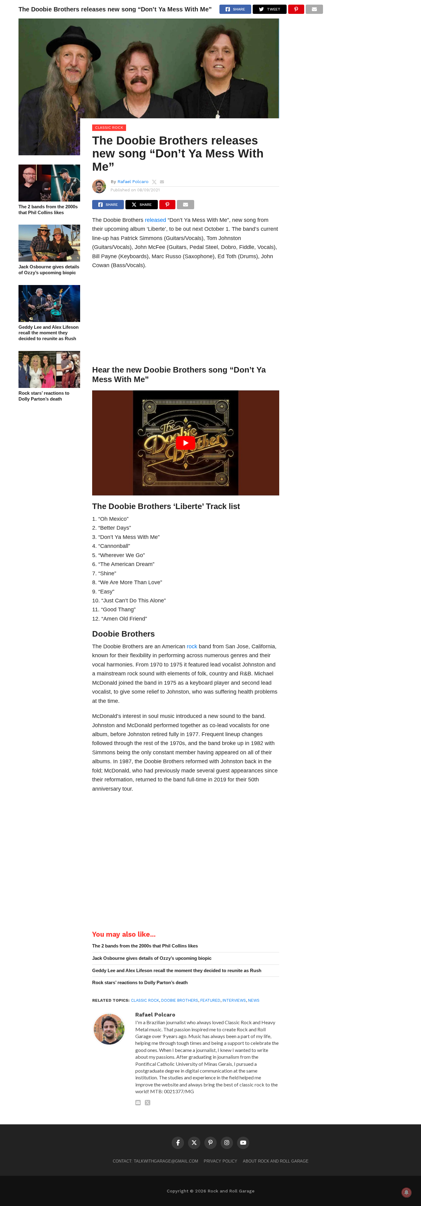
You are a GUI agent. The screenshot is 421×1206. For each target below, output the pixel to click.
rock (192, 646)
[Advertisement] (185, 319)
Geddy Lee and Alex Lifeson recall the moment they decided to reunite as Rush (48, 332)
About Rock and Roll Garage (276, 1161)
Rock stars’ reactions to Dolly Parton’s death (43, 395)
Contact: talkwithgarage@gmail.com (155, 1161)
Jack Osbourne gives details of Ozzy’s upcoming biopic (48, 269)
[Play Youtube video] (185, 442)
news (254, 1000)
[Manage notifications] (406, 1192)
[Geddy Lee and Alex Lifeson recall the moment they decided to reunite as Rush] (49, 320)
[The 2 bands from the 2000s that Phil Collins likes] (49, 199)
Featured (210, 1000)
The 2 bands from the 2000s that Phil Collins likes (48, 209)
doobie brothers (179, 1000)
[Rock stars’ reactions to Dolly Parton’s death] (49, 386)
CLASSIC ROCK (145, 1000)
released (155, 220)
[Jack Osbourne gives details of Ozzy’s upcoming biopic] (49, 260)
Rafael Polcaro (133, 181)
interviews (234, 1000)
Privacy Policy (220, 1161)
